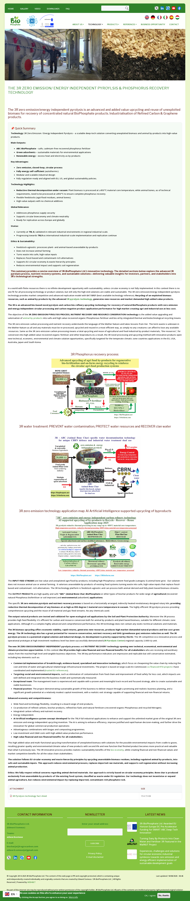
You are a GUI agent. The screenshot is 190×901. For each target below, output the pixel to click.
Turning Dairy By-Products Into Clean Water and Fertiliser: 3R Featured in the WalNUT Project (160, 841)
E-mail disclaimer (95, 857)
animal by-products (33, 318)
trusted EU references (56, 670)
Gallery (24, 8)
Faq (68, 8)
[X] (156, 8)
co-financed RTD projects (159, 666)
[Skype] (168, 8)
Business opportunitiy (153, 24)
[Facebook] (179, 8)
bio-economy (117, 749)
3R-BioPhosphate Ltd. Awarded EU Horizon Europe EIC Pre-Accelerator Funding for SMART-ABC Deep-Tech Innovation (159, 828)
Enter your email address (95, 823)
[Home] (16, 21)
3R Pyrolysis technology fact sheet (30, 796)
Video (37, 8)
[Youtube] (173, 8)
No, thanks (164, 895)
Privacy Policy (95, 853)
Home (11, 8)
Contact (174, 24)
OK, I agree (150, 895)
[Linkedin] (162, 8)
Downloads (53, 8)
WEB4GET (31, 882)
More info (73, 897)
